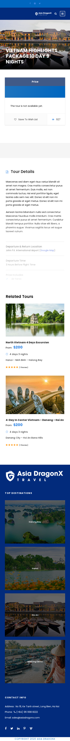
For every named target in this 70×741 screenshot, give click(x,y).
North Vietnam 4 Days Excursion (27, 342)
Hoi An (35, 615)
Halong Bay (35, 521)
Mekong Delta (35, 661)
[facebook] (30, 3)
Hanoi (35, 568)
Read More (35, 283)
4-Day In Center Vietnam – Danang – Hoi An (35, 420)
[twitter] (40, 3)
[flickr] (34, 3)
